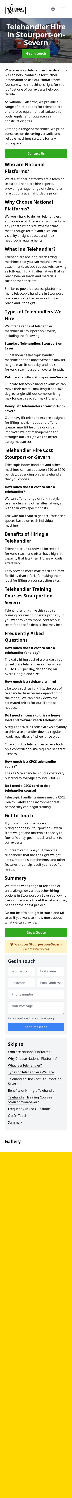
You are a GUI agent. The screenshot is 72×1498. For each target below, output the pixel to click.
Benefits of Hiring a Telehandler (32, 1090)
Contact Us (36, 153)
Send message (36, 1027)
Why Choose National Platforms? (33, 1058)
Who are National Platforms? (30, 1052)
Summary (15, 1122)
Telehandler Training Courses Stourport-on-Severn (30, 1099)
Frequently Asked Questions (29, 1109)
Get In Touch (17, 1115)
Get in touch (36, 53)
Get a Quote (36, 932)
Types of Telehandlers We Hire (31, 1072)
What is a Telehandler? (25, 1065)
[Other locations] (53, 9)
